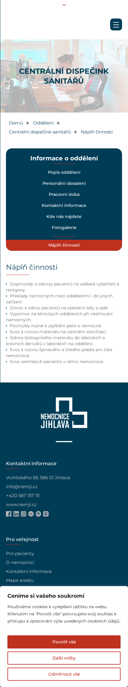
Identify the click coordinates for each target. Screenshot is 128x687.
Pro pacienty (20, 553)
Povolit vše (64, 642)
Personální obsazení (63, 183)
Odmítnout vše (64, 674)
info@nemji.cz (22, 486)
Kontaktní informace (64, 205)
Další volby (64, 658)
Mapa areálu (20, 580)
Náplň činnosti (63, 245)
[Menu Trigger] (116, 24)
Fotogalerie (63, 227)
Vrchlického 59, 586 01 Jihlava (38, 477)
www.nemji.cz (21, 504)
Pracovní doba (64, 194)
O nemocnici (20, 562)
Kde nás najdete (64, 216)
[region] (64, 636)
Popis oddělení (64, 172)
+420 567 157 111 (23, 495)
